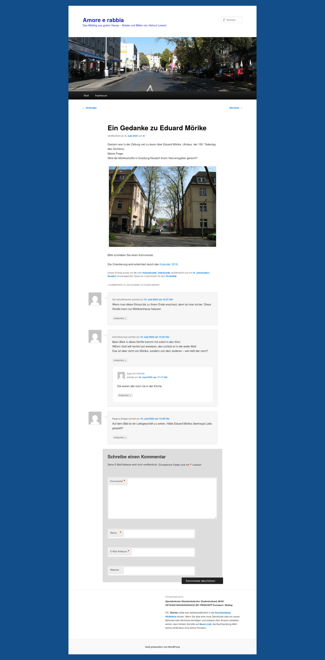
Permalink (171, 276)
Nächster (235, 107)
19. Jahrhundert (200, 272)
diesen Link (205, 624)
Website (114, 569)
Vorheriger (90, 107)
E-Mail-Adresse (119, 551)
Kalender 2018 (169, 264)
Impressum (101, 95)
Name (115, 533)
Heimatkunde (149, 272)
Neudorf (112, 276)
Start (86, 95)
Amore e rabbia (103, 20)
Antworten (120, 318)
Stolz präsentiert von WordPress (162, 647)
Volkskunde (164, 272)
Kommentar (117, 481)
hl (144, 135)
